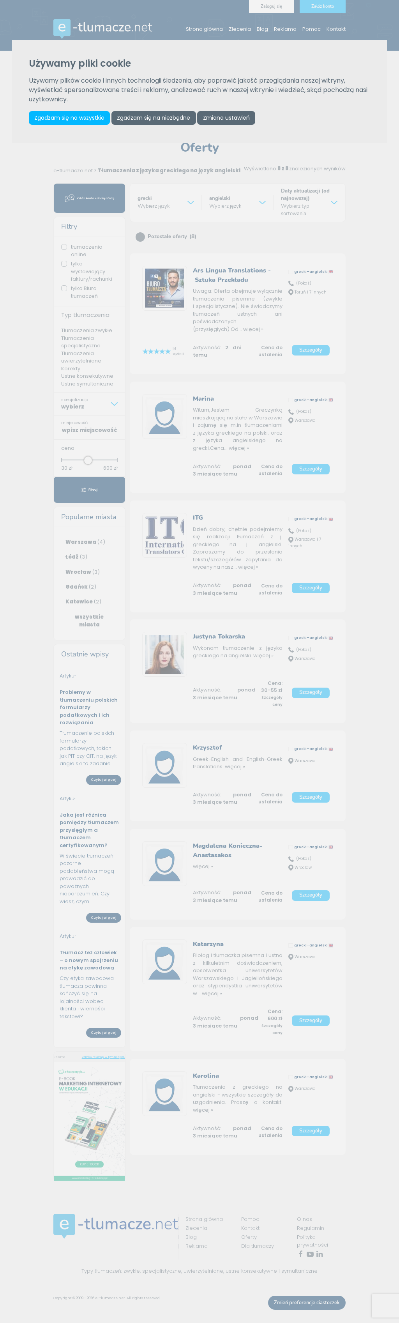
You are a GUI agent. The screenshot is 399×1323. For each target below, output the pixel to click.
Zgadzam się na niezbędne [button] (153, 118)
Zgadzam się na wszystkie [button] (69, 118)
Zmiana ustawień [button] (226, 118)
